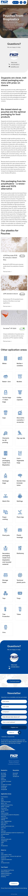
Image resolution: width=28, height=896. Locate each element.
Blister (2, 800)
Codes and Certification (6, 859)
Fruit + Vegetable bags (6, 821)
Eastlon (2, 778)
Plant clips (3, 824)
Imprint (17, 888)
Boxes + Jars (4, 803)
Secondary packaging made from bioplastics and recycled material (12, 833)
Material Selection (5, 871)
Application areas (12, 8)
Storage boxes (4, 845)
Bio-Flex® (3, 773)
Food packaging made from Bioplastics (10, 814)
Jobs (2, 861)
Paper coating (4, 823)
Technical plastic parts (6, 839)
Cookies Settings (23, 888)
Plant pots (3, 827)
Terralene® (3, 788)
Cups (2, 798)
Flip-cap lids (4, 808)
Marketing (3, 876)
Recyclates (16, 770)
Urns (2, 844)
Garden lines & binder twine (7, 826)
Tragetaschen (4, 840)
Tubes (2, 842)
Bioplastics (4, 770)
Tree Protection (4, 796)
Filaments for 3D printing (7, 805)
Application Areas (6, 793)
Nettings (3, 819)
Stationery (3, 831)
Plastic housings (4, 813)
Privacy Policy (4, 888)
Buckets (2, 811)
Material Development (6, 873)
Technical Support (5, 875)
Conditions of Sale (11, 888)
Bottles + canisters (5, 806)
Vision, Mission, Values (6, 854)
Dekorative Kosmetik (6, 801)
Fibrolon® (3, 779)
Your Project (4, 867)
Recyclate (15, 774)
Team (2, 853)
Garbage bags (4, 818)
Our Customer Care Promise (7, 870)
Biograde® (3, 774)
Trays (2, 829)
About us (3, 850)
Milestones (3, 858)
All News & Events (5, 862)
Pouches (3, 837)
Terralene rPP (16, 776)
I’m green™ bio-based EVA (6, 782)
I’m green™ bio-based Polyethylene (6, 785)
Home (4, 8)
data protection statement (15, 741)
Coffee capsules (4, 809)
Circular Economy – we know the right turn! (11, 856)
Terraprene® (4, 789)
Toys (2, 836)
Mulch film (3, 816)
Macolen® (15, 773)
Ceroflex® (3, 776)
